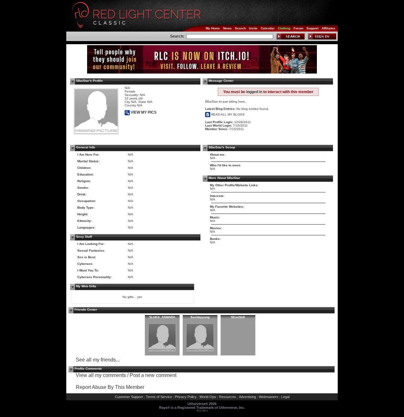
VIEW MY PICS (143, 112)
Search (240, 28)
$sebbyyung (200, 317)
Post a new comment (153, 375)
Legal (285, 397)
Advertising (247, 397)
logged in (254, 92)
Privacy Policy (186, 397)
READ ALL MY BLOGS (227, 114)
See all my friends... (98, 359)
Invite (253, 28)
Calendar (268, 28)
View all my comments (101, 375)
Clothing (284, 28)
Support (312, 28)
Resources (227, 397)
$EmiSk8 (238, 317)
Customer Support (129, 397)
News (227, 28)
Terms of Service (159, 397)
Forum (298, 28)
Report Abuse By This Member (110, 387)
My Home (213, 28)
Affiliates (328, 28)
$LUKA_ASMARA (162, 317)
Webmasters (268, 397)
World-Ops (207, 397)
